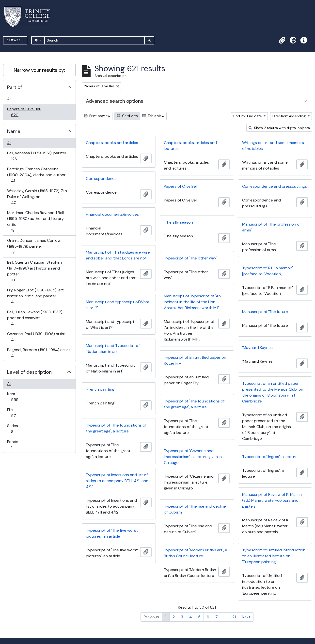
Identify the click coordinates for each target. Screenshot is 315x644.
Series (15, 428)
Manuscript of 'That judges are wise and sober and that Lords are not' (118, 255)
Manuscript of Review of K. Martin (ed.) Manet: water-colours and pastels (272, 500)
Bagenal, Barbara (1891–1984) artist (38, 352)
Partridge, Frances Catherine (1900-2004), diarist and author (36, 174)
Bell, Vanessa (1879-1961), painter (36, 155)
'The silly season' (178, 222)
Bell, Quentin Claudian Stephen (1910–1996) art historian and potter (34, 271)
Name (13, 131)
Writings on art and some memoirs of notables (273, 145)
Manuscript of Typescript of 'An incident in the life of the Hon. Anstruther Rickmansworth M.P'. (192, 301)
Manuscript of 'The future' (265, 311)
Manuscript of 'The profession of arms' (271, 227)
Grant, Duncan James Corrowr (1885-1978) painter (34, 246)
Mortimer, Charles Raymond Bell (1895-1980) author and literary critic (35, 221)
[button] (282, 40)
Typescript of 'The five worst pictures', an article (112, 533)
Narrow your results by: (39, 70)
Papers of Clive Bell (24, 111)
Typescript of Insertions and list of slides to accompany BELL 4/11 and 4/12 (117, 480)
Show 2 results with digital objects (281, 128)
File (17, 412)
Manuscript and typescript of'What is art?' (118, 304)
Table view (155, 116)
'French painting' (100, 389)
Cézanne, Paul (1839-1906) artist (36, 336)
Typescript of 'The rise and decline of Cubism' (195, 509)
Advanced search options (114, 101)
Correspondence (101, 178)
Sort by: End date (248, 116)
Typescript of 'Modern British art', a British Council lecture (195, 552)
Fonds (15, 444)
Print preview (99, 116)
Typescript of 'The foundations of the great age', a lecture (194, 404)
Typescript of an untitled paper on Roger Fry (195, 360)
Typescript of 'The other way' (190, 258)
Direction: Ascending (289, 116)
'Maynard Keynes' (257, 347)
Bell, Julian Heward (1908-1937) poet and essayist (35, 317)
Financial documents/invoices (112, 214)
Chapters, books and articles (112, 142)
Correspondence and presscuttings (274, 186)
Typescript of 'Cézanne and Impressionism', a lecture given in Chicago (193, 456)
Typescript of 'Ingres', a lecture (270, 456)
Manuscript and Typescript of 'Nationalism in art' (113, 348)
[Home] (30, 16)
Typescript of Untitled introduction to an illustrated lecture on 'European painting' (273, 555)
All (9, 98)
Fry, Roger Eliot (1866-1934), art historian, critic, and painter (35, 295)
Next (246, 616)
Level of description (29, 372)
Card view (129, 116)
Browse (14, 40)
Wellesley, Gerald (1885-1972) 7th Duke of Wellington (37, 196)
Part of (14, 87)
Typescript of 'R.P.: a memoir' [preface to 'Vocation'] (267, 270)
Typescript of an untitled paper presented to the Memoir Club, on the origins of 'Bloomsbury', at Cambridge (272, 392)
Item (18, 396)
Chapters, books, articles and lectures (190, 145)
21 (234, 616)
